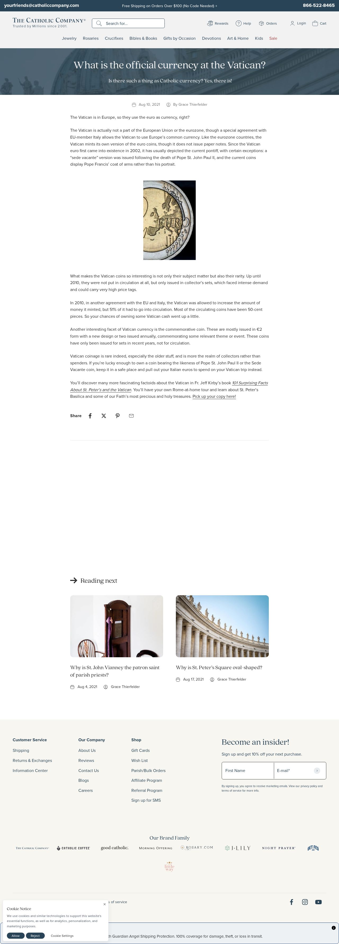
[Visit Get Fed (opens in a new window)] (313, 848)
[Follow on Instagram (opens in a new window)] (305, 902)
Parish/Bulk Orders (148, 770)
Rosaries (91, 38)
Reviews (86, 760)
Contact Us (88, 770)
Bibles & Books (143, 38)
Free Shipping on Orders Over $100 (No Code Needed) (169, 5)
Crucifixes (114, 38)
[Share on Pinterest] (117, 416)
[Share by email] (131, 416)
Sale (273, 38)
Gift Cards (140, 750)
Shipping (21, 750)
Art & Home (238, 38)
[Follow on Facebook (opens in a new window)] (291, 902)
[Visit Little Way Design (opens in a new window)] (169, 867)
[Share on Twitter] (104, 416)
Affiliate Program (146, 780)
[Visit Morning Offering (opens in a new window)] (155, 848)
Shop (136, 740)
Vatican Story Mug (87, 548)
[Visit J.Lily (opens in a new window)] (237, 848)
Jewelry (69, 38)
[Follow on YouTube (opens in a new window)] (318, 902)
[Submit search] (100, 23)
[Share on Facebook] (90, 416)
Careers (85, 790)
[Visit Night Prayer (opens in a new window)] (279, 848)
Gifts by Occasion (179, 38)
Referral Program (146, 790)
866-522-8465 (319, 5)
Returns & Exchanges (32, 760)
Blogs (83, 780)
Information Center (30, 770)
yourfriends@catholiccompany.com (41, 5)
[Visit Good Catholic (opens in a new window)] (114, 848)
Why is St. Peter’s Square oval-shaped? (219, 667)
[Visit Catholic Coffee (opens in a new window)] (73, 848)
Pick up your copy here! (214, 396)
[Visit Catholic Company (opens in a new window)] (32, 848)
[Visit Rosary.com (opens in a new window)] (196, 848)
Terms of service (113, 902)
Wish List (139, 760)
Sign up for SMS (146, 800)
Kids (259, 38)
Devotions (211, 38)
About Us (87, 750)
